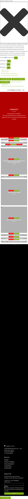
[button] (14, 22)
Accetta (3, 79)
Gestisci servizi (4, 71)
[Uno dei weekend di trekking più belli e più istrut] (21, 347)
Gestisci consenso (5, 497)
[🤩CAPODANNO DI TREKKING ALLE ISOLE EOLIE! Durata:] (21, 407)
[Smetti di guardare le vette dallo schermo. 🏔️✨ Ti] (21, 283)
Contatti (6, 459)
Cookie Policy (4, 84)
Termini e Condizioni (9, 462)
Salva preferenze (5, 82)
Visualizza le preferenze (18, 79)
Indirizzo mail (7, 481)
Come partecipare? (9, 464)
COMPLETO (11, 140)
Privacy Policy (7, 466)
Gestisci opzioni (5, 70)
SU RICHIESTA (19, 144)
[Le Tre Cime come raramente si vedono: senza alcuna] (7, 282)
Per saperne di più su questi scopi (9, 75)
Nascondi (16, 140)
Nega (9, 79)
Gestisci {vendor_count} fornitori (9, 73)
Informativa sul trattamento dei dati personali (12, 86)
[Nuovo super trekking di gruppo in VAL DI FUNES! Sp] (7, 352)
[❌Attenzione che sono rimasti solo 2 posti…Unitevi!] (7, 411)
